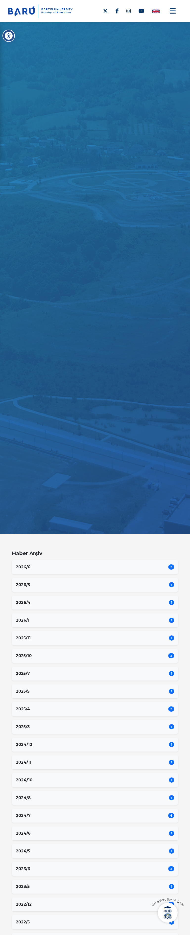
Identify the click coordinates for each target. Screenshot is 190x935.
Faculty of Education (56, 12)
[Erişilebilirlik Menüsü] (8, 36)
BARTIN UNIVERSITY (57, 9)
